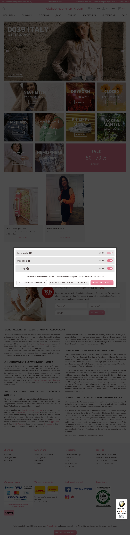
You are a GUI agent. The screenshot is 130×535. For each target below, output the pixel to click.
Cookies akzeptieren (102, 283)
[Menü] (125, 500)
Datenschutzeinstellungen (31, 283)
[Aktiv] (110, 253)
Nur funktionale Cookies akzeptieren (68, 283)
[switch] (121, 516)
